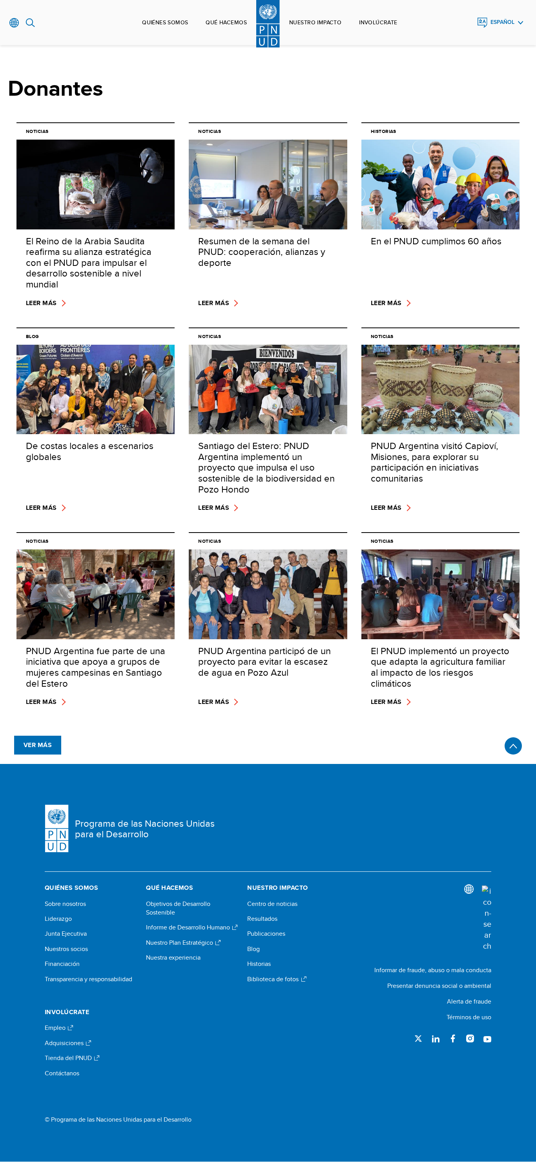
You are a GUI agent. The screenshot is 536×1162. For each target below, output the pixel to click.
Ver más (38, 744)
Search (30, 23)
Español (502, 22)
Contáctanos (62, 1073)
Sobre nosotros (65, 904)
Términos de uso (469, 1017)
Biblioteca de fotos (273, 979)
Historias (259, 964)
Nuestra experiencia (173, 957)
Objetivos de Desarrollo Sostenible (178, 908)
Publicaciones (266, 933)
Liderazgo (58, 919)
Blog (253, 949)
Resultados (262, 919)
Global (14, 23)
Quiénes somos (165, 22)
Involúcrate (378, 22)
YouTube (487, 1038)
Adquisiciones (65, 1043)
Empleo (56, 1028)
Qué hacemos (226, 22)
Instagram (470, 1038)
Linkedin (435, 1038)
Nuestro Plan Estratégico (180, 942)
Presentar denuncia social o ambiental (439, 985)
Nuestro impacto (315, 22)
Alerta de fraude (469, 1001)
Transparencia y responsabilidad (88, 979)
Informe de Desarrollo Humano (189, 927)
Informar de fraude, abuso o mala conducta (432, 970)
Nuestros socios (66, 949)
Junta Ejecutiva (66, 933)
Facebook (453, 1038)
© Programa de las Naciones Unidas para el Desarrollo (118, 1119)
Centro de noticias (272, 904)
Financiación (62, 964)
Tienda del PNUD (69, 1058)
